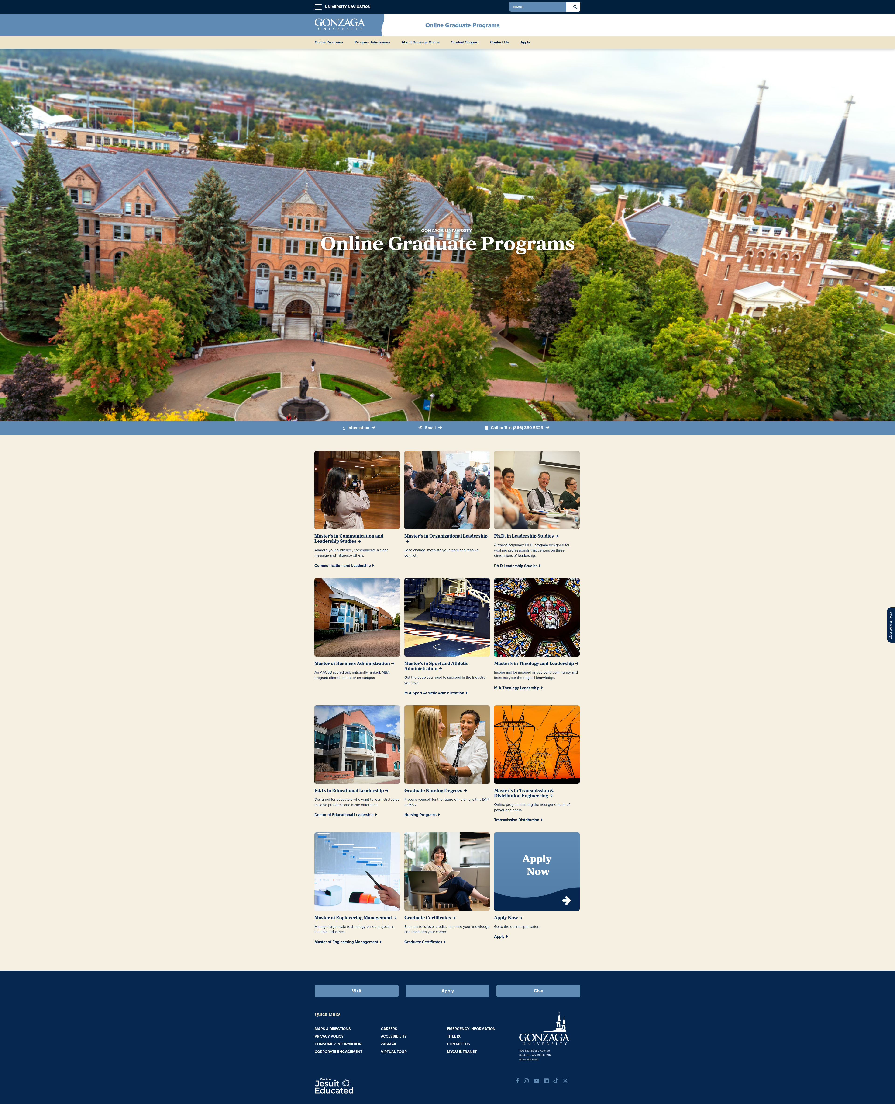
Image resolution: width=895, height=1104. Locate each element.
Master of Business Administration (352, 663)
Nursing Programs (420, 815)
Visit (356, 990)
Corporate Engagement (338, 1051)
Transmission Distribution (516, 820)
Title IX (454, 1036)
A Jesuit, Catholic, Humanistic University (354, 1085)
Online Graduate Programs (462, 25)
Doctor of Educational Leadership (344, 815)
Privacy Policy (329, 1036)
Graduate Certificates (427, 918)
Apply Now (506, 918)
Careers (389, 1028)
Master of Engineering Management (353, 918)
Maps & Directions (333, 1028)
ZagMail (389, 1044)
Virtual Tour (394, 1051)
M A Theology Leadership (517, 688)
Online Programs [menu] (329, 42)
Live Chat (891, 625)
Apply (525, 42)
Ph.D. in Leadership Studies (524, 536)
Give (538, 990)
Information (358, 428)
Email (430, 428)
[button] (318, 7)
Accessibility (394, 1036)
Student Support (464, 42)
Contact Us (499, 42)
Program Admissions (372, 42)
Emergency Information (471, 1028)
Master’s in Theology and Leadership (534, 663)
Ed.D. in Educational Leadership (349, 791)
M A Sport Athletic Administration (434, 693)
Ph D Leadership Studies (515, 566)
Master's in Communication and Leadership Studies (348, 539)
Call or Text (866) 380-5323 (517, 428)
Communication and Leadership (342, 566)
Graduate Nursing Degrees (433, 791)
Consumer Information (338, 1044)
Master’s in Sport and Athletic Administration (436, 666)
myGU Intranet (462, 1051)
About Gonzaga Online (421, 42)
